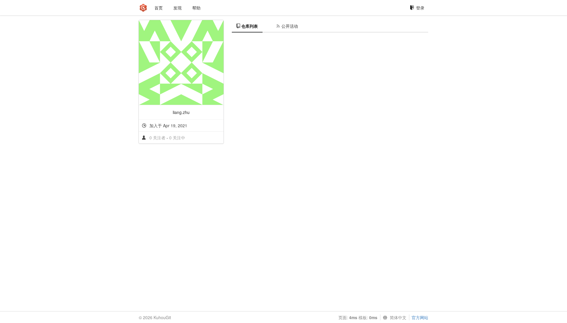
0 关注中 (177, 138)
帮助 (196, 8)
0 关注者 (158, 138)
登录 (420, 8)
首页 (158, 8)
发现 (177, 8)
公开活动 (289, 26)
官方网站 (420, 317)
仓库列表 (249, 26)
